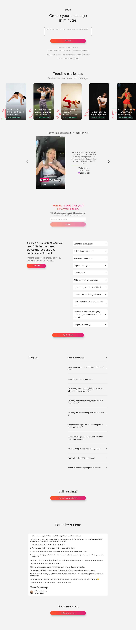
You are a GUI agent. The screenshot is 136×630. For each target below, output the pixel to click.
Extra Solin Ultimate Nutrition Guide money (88, 303)
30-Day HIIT (86, 54)
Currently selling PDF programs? (81, 458)
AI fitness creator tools (83, 258)
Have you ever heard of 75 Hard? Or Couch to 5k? (86, 368)
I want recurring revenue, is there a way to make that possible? (85, 438)
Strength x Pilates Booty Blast (65, 58)
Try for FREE (68, 335)
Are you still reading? (82, 325)
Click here (36, 265)
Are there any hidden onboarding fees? (84, 449)
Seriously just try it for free (68, 498)
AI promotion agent (82, 266)
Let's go (68, 40)
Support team (79, 273)
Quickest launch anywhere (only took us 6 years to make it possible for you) (88, 314)
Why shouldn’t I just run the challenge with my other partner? (85, 426)
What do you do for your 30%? (80, 379)
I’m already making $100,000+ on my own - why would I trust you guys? (86, 390)
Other (76, 58)
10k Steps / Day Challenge (53, 54)
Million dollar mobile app (84, 251)
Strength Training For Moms (80, 50)
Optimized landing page (83, 244)
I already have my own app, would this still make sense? (85, 402)
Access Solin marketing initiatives (87, 294)
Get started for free (68, 613)
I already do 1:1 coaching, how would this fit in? (86, 414)
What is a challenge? (76, 358)
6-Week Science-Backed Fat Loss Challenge (60, 50)
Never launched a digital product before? (84, 468)
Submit (68, 224)
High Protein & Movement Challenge (72, 54)
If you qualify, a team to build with (87, 287)
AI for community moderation (86, 280)
